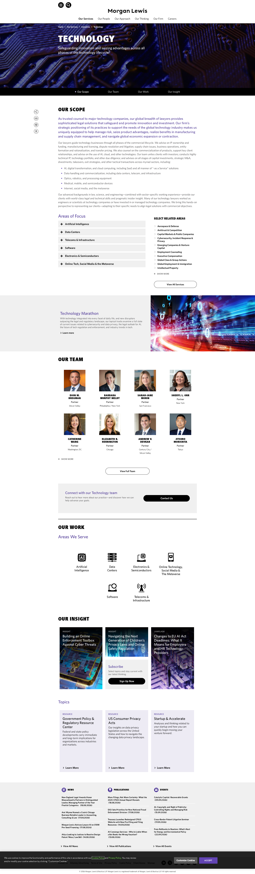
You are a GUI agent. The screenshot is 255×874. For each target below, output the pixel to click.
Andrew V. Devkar (145, 440)
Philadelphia (105, 405)
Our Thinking (142, 18)
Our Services (86, 18)
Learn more (68, 332)
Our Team (113, 91)
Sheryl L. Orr (180, 395)
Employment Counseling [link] (169, 251)
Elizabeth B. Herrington (110, 440)
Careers (172, 18)
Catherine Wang (74, 440)
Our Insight (174, 91)
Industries (85, 27)
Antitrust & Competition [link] (169, 230)
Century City (144, 449)
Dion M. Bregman (74, 397)
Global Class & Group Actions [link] (172, 259)
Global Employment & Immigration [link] (174, 263)
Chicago (109, 449)
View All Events (163, 846)
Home (60, 27)
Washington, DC (75, 449)
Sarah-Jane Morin (145, 397)
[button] (61, 5)
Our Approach (122, 18)
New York (116, 405)
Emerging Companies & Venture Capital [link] (173, 246)
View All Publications (120, 846)
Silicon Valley (74, 405)
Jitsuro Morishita (180, 440)
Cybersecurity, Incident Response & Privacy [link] (175, 240)
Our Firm (158, 18)
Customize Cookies (185, 860)
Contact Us (167, 498)
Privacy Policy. (115, 857)
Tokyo (180, 449)
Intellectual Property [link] (167, 267)
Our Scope (83, 91)
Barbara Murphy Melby (110, 397)
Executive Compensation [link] (169, 255)
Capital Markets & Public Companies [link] (175, 234)
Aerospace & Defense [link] (168, 226)
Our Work (143, 91)
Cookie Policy (98, 857)
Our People (104, 18)
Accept (208, 860)
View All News (70, 846)
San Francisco (145, 405)
